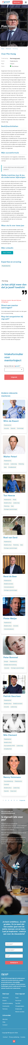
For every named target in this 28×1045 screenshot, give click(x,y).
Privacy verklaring (14, 1037)
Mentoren (8, 48)
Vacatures (18, 1000)
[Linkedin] (14, 1041)
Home (2, 48)
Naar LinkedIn (7, 252)
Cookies (22, 1037)
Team (17, 997)
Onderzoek (18, 1009)
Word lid (4, 1019)
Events (4, 1000)
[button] (25, 2)
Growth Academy (7, 1003)
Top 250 (17, 1003)
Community (5, 1006)
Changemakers (19, 1006)
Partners (5, 1009)
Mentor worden (19, 1011)
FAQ (3, 1022)
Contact (4, 1025)
